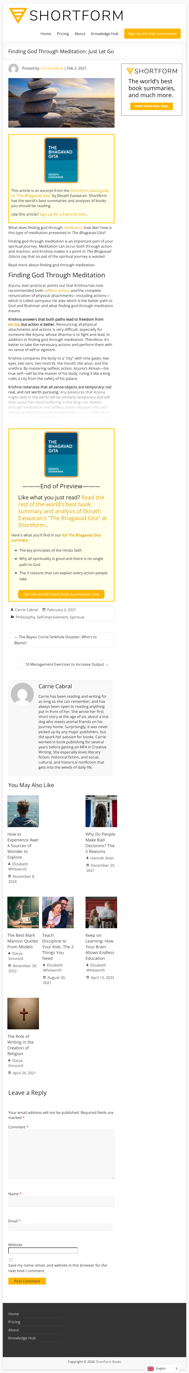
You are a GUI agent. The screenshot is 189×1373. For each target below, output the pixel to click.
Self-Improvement (52, 617)
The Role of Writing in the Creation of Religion (20, 1045)
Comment (18, 1127)
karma (13, 324)
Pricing (63, 33)
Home (46, 33)
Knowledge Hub (104, 33)
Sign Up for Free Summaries (152, 33)
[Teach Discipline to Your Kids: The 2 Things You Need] (58, 899)
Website (15, 1244)
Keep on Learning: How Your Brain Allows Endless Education (100, 946)
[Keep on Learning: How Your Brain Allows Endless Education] (101, 899)
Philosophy (25, 617)
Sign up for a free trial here (63, 214)
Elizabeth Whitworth (18, 866)
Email (14, 1221)
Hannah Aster (102, 858)
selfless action (56, 290)
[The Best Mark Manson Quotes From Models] (23, 899)
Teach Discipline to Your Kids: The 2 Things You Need (58, 946)
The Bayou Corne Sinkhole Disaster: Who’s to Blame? (55, 639)
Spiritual (77, 617)
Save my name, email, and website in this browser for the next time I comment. (57, 1268)
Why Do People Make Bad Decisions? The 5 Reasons (100, 842)
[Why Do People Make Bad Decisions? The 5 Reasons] (101, 797)
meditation (73, 227)
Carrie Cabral (51, 68)
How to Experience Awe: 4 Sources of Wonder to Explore (23, 845)
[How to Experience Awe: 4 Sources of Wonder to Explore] (23, 797)
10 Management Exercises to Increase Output (67, 664)
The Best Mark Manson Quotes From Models (22, 940)
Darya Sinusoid (15, 956)
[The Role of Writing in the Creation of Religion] (23, 1000)
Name (15, 1193)
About (80, 33)
